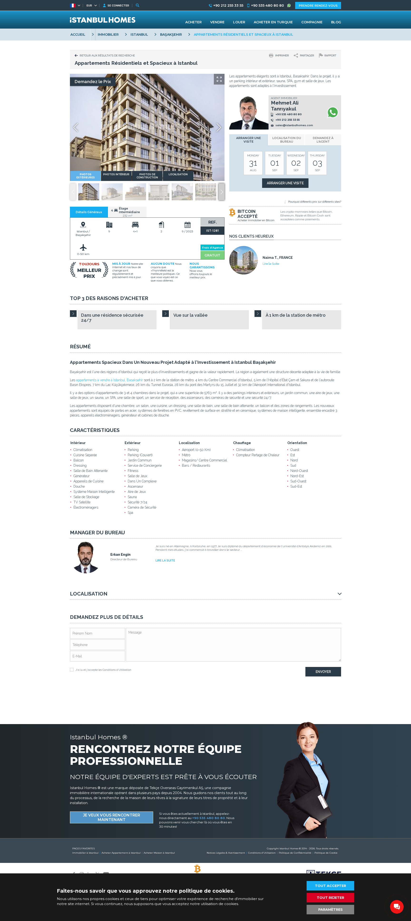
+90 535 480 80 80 (288, 114)
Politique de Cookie (326, 852)
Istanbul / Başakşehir (83, 233)
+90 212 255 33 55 (287, 119)
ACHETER (193, 22)
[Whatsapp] (333, 112)
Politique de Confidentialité (295, 852)
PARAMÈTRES (330, 909)
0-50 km (83, 254)
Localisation (189, 443)
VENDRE (217, 22)
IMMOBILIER (108, 34)
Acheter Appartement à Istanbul (121, 852)
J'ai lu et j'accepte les (103, 669)
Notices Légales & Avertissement (226, 852)
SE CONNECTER (118, 5)
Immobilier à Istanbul (85, 852)
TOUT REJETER (330, 898)
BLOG (336, 22)
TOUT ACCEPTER (330, 886)
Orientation (297, 443)
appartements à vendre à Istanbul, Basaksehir (109, 380)
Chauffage (242, 443)
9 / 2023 (187, 231)
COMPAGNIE (312, 22)
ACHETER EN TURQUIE (273, 22)
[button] (222, 191)
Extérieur (133, 443)
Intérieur (78, 443)
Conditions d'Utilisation (117, 669)
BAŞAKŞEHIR (171, 34)
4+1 (135, 231)
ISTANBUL (139, 34)
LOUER (239, 22)
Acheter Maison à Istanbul (159, 852)
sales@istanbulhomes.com (294, 125)
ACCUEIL (77, 34)
